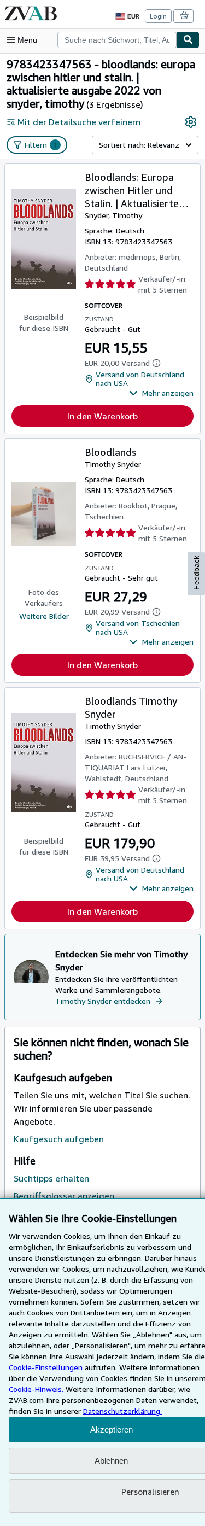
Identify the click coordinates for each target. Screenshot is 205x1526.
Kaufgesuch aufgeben (59, 1138)
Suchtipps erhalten (51, 1178)
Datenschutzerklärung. (122, 1411)
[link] (191, 122)
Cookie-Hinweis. (36, 1389)
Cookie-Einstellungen (46, 1367)
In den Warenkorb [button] (102, 416)
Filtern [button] (41, 144)
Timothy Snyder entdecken (102, 1000)
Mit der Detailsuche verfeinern (78, 121)
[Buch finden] (188, 40)
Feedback (196, 573)
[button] (161, 393)
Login (158, 16)
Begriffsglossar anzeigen (64, 1195)
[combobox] (117, 40)
